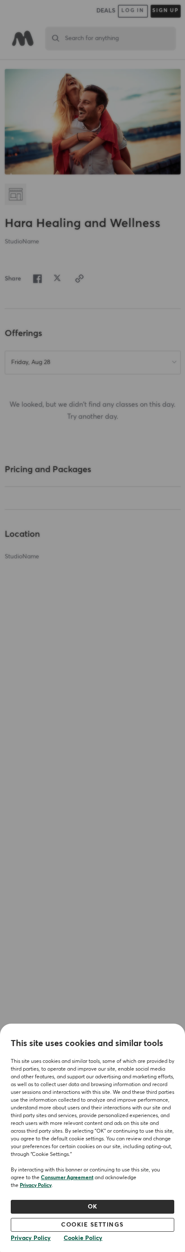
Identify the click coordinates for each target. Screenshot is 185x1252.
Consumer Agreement (67, 1177)
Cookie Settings (92, 1225)
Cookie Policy (83, 1238)
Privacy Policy (36, 1185)
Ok (93, 1207)
